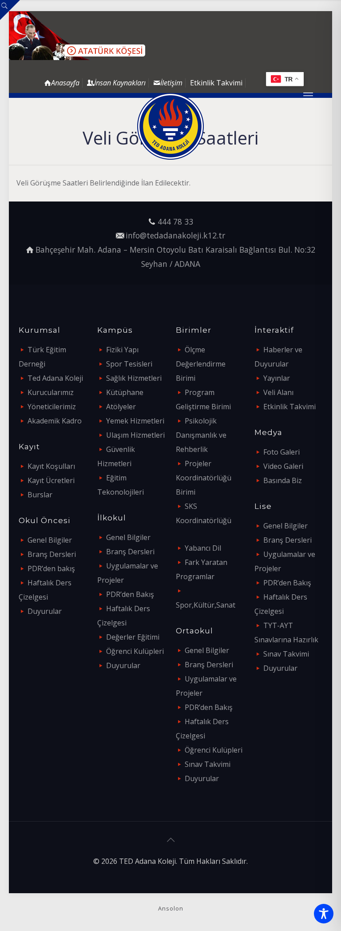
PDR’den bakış (51, 568)
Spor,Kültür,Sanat (205, 605)
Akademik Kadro (55, 421)
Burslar (40, 495)
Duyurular (45, 611)
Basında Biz (282, 480)
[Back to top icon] (170, 839)
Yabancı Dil (203, 548)
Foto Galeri (281, 452)
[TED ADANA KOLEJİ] (170, 126)
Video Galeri (283, 466)
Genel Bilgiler (50, 540)
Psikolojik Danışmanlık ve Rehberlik (201, 435)
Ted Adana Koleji (55, 378)
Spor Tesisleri (129, 364)
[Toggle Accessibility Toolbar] (323, 913)
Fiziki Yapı (122, 350)
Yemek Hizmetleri (135, 421)
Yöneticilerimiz (52, 406)
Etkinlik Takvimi (216, 83)
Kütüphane (124, 392)
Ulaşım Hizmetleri (135, 435)
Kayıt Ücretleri (51, 480)
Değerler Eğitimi (132, 637)
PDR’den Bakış (130, 594)
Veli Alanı (278, 392)
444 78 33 (175, 221)
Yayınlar (276, 378)
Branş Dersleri (52, 554)
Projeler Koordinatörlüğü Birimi (203, 478)
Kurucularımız (51, 392)
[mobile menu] (308, 95)
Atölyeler (121, 406)
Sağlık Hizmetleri (134, 378)
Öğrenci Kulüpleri (135, 651)
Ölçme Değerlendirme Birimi (201, 364)
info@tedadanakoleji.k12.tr (175, 235)
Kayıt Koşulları (51, 466)
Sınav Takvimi (207, 764)
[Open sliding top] (10, 10)
